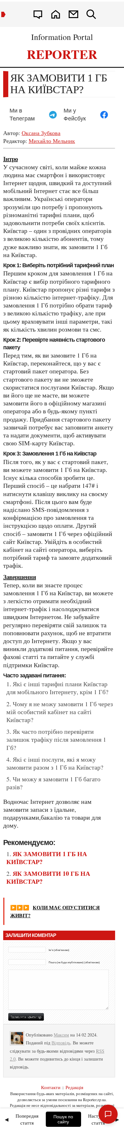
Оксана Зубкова (41, 133)
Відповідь (61, 1043)
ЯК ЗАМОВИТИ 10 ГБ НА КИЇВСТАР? (48, 877)
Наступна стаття (98, 1119)
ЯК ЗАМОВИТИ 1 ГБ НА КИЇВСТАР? (46, 857)
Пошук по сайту (63, 1119)
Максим (61, 1035)
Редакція (74, 1087)
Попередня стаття (27, 1119)
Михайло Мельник (52, 141)
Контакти (50, 1087)
